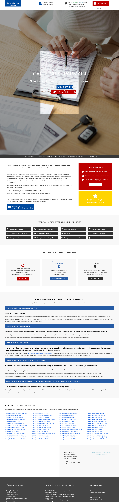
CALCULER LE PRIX (95, 278)
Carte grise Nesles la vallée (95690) (96, 419)
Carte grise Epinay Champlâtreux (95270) (71, 429)
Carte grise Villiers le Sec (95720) (14, 435)
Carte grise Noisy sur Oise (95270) (41, 417)
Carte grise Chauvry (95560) (67, 437)
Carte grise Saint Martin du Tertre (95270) (43, 433)
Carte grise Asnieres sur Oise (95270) (15, 417)
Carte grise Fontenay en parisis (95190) (15, 423)
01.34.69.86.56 (100, 8)
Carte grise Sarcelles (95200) (40, 413)
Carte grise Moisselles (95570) (68, 435)
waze (81, 2)
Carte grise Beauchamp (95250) (41, 421)
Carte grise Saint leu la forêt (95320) (97, 421)
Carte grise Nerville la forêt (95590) (97, 437)
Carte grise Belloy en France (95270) (70, 433)
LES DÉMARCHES (60, 156)
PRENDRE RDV (101, 3)
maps (75, 2)
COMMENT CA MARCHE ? (75, 156)
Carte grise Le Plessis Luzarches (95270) (16, 425)
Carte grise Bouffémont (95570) (41, 435)
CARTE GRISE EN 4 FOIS (45, 156)
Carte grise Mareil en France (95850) (15, 429)
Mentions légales (94, 491)
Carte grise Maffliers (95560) (40, 439)
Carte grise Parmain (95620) (12, 421)
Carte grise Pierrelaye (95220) (95, 413)
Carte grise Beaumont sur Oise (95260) (15, 419)
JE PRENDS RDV (95, 185)
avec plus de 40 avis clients (95, 202)
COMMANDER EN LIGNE (58, 278)
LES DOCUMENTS (30, 156)
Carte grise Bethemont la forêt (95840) (15, 437)
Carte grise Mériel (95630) (12, 431)
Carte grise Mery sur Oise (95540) (41, 427)
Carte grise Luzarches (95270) (40, 429)
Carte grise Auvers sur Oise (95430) (14, 427)
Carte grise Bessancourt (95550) (69, 431)
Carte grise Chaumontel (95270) (96, 415)
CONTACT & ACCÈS (91, 156)
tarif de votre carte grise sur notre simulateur (40, 353)
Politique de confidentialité (97, 492)
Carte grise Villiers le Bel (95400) (69, 413)
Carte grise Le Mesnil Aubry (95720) (15, 433)
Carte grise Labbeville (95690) (68, 419)
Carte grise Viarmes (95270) (40, 425)
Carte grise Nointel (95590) (67, 417)
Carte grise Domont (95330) (95, 427)
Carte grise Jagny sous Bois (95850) (97, 423)
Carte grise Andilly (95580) (67, 421)
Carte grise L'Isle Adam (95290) (95, 439)
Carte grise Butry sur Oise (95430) (96, 425)
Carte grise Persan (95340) (67, 415)
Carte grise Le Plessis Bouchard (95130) (43, 415)
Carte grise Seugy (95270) (67, 423)
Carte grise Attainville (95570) (40, 437)
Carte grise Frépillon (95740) (95, 431)
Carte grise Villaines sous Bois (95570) (97, 433)
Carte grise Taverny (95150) (40, 431)
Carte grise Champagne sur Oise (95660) (43, 419)
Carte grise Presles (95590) (94, 429)
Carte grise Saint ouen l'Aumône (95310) (16, 413)
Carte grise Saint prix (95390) (13, 415)
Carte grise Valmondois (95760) (68, 425)
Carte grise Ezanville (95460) (68, 427)
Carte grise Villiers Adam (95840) (96, 435)
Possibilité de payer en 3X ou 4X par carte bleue (22, 207)
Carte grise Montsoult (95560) (68, 439)
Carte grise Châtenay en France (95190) (43, 423)
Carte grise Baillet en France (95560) (15, 439)
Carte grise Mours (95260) (94, 417)
